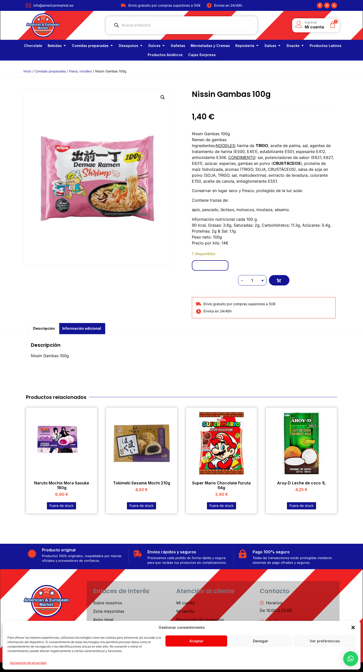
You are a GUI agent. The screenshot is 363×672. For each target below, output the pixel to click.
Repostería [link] (244, 45)
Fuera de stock (61, 505)
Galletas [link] (178, 45)
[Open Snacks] (302, 45)
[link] (33, 45)
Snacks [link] (293, 45)
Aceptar (196, 641)
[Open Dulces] (163, 45)
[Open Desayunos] (141, 45)
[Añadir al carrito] (279, 280)
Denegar (260, 641)
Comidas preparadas (50, 71)
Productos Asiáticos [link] (165, 55)
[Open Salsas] (279, 45)
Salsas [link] (270, 45)
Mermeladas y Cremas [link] (210, 45)
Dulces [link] (154, 45)
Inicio (27, 71)
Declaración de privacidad (28, 663)
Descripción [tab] (44, 328)
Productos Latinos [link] (326, 45)
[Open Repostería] (257, 45)
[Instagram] (327, 5)
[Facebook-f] (320, 5)
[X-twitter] (334, 5)
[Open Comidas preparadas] (111, 45)
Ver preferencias (325, 641)
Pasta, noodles (80, 71)
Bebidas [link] (55, 45)
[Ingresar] (298, 24)
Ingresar (311, 22)
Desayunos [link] (128, 45)
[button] (353, 627)
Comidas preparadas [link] (90, 45)
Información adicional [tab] (81, 328)
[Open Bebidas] (64, 45)
